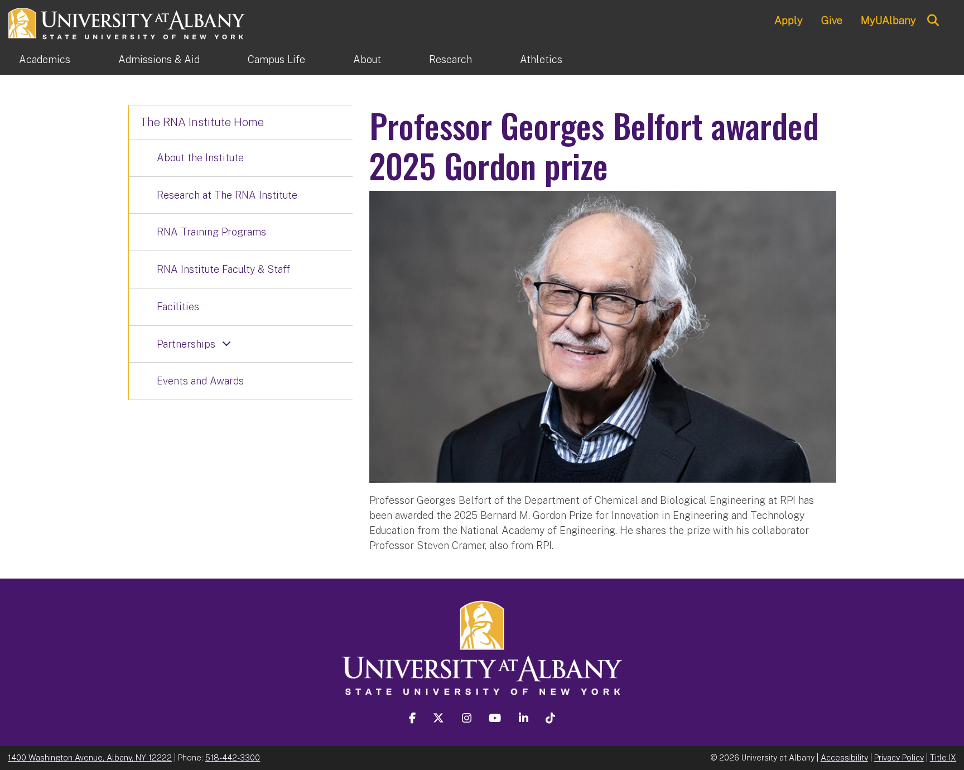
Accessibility (844, 757)
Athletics (541, 59)
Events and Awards (200, 381)
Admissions (159, 59)
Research (450, 59)
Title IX (943, 757)
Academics (44, 59)
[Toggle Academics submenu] (94, 59)
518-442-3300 (232, 757)
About (367, 59)
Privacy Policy (899, 757)
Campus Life (276, 59)
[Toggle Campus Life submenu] (329, 59)
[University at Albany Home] (127, 22)
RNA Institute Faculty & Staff (223, 269)
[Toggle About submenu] (405, 59)
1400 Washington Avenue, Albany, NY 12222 (90, 757)
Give (831, 20)
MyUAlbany (888, 20)
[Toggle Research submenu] (496, 59)
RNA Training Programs (211, 232)
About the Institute (200, 157)
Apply (788, 20)
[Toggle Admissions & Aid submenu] (223, 59)
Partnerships (186, 344)
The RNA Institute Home (202, 122)
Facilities (178, 306)
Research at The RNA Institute (227, 195)
